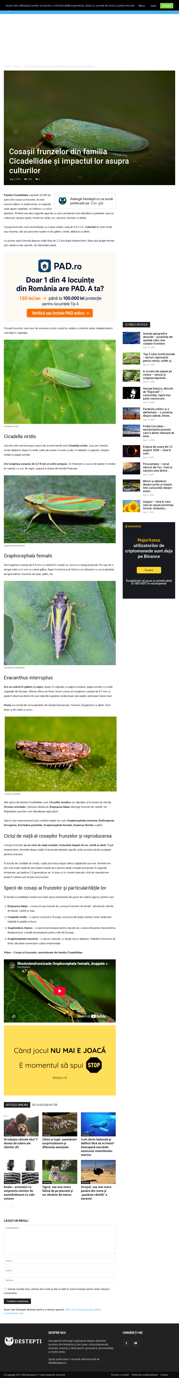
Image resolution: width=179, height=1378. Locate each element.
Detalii (153, 6)
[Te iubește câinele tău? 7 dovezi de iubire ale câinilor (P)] (21, 1124)
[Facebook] (126, 1343)
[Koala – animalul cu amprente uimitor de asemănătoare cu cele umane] (21, 1172)
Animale (17, 66)
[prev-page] (6, 1206)
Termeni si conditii (120, 1374)
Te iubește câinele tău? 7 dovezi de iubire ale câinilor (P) (21, 1143)
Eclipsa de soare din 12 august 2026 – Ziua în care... (157, 450)
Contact (164, 1374)
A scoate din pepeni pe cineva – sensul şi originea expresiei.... (157, 375)
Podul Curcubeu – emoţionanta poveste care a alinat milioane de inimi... (158, 431)
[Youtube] (135, 1343)
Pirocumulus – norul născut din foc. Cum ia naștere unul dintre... (157, 467)
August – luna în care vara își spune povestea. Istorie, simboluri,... (158, 505)
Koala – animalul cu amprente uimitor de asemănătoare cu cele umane (19, 1192)
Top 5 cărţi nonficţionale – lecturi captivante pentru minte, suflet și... (159, 357)
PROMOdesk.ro (57, 1362)
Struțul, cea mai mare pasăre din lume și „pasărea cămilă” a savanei (96, 1192)
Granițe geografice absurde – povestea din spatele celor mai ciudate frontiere (158, 338)
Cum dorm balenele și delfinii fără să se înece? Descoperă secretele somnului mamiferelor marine (97, 1147)
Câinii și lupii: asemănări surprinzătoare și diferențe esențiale (59, 1143)
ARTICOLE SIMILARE (17, 1104)
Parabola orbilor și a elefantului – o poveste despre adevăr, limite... (158, 412)
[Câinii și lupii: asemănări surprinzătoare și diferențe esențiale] (59, 1124)
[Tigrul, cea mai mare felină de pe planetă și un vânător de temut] (59, 1172)
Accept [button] (167, 5)
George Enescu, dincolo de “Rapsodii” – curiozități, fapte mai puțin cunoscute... (158, 393)
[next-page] (11, 1206)
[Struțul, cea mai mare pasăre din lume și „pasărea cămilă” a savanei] (98, 1172)
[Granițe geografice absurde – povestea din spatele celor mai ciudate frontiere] (131, 338)
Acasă (7, 66)
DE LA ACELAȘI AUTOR (44, 1104)
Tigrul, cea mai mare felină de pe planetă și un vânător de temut (57, 1191)
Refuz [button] (142, 5)
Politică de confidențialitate (145, 1374)
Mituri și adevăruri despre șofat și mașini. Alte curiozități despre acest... (158, 486)
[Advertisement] (89, 40)
